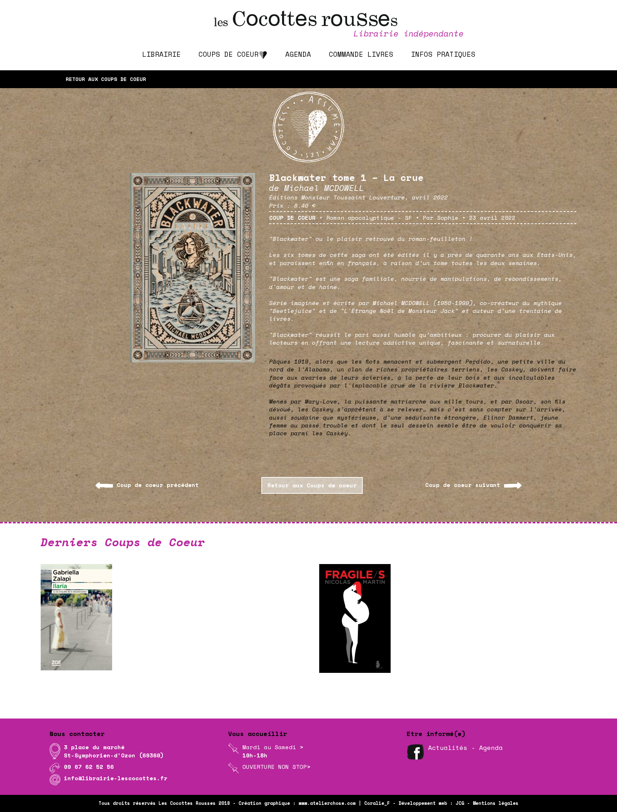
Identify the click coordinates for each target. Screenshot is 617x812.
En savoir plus (266, 682)
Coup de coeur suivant (462, 485)
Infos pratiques (443, 54)
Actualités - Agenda (465, 747)
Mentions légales (495, 803)
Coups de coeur (229, 54)
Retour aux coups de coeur (106, 79)
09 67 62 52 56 (89, 766)
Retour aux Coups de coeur (312, 485)
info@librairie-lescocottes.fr (115, 778)
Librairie (161, 54)
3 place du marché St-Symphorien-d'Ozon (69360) (114, 751)
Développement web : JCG (431, 803)
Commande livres (361, 54)
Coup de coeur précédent (158, 485)
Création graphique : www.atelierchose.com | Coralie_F (314, 803)
